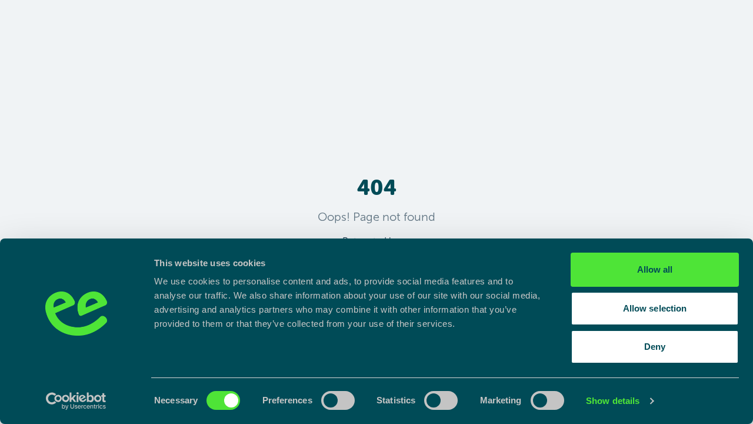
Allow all (655, 269)
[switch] (338, 400)
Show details (612, 401)
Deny (654, 347)
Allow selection (655, 308)
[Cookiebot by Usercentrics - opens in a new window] (76, 401)
